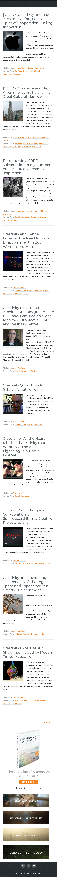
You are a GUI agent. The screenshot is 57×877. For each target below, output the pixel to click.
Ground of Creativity (39, 217)
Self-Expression (19, 287)
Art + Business (19, 68)
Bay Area (18, 71)
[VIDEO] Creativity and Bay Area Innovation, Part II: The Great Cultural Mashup (27, 92)
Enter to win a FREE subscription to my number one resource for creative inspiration (27, 167)
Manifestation (45, 563)
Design (42, 71)
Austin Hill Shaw (23, 4)
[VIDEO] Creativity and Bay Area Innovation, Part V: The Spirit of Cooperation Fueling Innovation (27, 21)
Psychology (17, 74)
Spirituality (36, 146)
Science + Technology (35, 68)
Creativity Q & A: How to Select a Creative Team (23, 387)
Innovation (7, 74)
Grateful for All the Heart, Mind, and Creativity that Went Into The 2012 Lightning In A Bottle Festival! (24, 446)
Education (35, 700)
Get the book (28, 782)
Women (26, 293)
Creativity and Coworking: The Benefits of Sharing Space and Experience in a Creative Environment (25, 584)
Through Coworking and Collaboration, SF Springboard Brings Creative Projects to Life (27, 516)
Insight (6, 220)
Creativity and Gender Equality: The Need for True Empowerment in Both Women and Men (26, 240)
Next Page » (49, 722)
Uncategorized (19, 493)
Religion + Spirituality (35, 211)
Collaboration (32, 71)
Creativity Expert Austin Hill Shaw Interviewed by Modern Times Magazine (28, 652)
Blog (25, 71)
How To (30, 424)
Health (29, 290)
